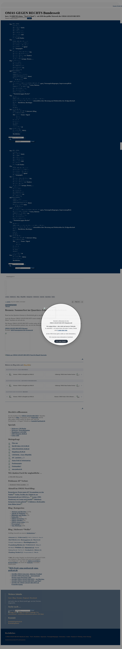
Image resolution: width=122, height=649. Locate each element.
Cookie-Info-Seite (62, 330)
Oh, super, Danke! (61, 341)
